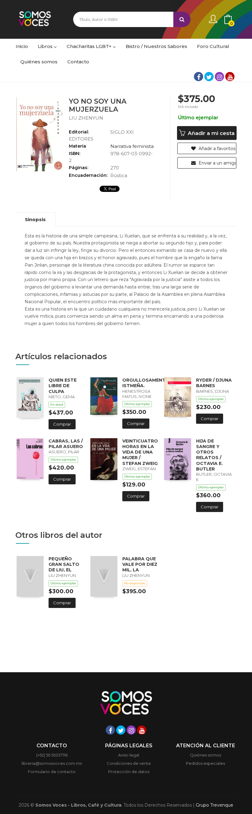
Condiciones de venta (129, 763)
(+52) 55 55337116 (52, 754)
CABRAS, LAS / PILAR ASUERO (66, 443)
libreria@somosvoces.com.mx (52, 763)
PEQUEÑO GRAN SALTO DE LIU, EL (64, 564)
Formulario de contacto (52, 771)
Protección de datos (128, 771)
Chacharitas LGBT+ (90, 46)
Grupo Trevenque (214, 805)
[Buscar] (182, 19)
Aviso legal (128, 754)
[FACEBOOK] (198, 76)
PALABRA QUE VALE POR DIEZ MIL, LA (139, 564)
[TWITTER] (209, 76)
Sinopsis (35, 219)
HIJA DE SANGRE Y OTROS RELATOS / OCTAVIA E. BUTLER (209, 455)
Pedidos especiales (205, 763)
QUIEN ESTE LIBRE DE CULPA (63, 385)
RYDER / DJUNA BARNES (214, 382)
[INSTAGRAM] (219, 76)
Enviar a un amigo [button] (216, 163)
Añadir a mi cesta (210, 133)
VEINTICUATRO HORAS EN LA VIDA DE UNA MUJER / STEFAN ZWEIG (140, 452)
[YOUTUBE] (229, 76)
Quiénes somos (205, 754)
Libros (46, 46)
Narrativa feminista (132, 146)
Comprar (62, 424)
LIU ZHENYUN (86, 118)
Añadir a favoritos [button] (216, 148)
